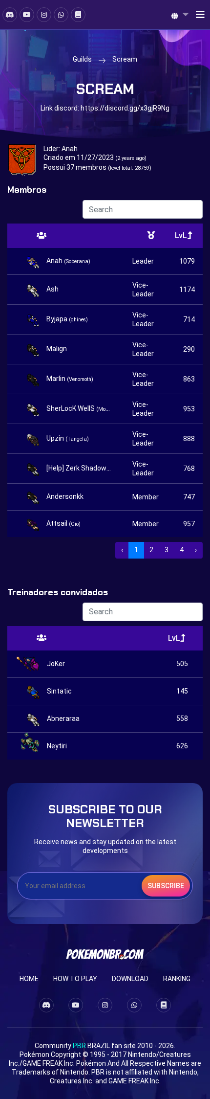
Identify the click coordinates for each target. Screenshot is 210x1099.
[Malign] (34, 349)
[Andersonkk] (34, 497)
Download (130, 979)
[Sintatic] (34, 691)
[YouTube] (27, 14)
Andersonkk (65, 496)
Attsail (63, 523)
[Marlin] (34, 379)
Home (29, 979)
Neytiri (57, 746)
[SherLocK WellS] (34, 409)
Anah (70, 149)
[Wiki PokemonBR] (78, 14)
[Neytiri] (34, 746)
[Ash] (34, 289)
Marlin (69, 378)
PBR (79, 1046)
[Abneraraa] (34, 718)
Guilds (82, 59)
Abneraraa (63, 718)
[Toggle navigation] (197, 14)
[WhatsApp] (61, 14)
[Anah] (34, 261)
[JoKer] (34, 664)
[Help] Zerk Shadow (79, 468)
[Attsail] (34, 523)
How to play (75, 979)
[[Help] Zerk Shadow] (34, 468)
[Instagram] (44, 14)
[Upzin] (34, 438)
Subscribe (165, 886)
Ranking (176, 979)
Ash (52, 289)
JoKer (56, 664)
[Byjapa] (34, 319)
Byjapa (67, 319)
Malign (56, 349)
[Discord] (9, 14)
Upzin (67, 438)
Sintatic (59, 691)
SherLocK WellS (79, 408)
